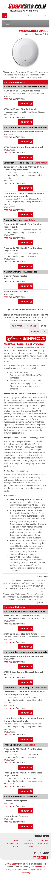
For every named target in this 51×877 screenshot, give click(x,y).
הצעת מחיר (9, 99)
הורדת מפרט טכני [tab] (38, 331)
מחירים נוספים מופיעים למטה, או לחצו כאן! (25, 309)
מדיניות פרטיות (43, 843)
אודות (31, 846)
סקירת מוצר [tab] (17, 326)
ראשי (16, 840)
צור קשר (30, 840)
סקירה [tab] (43, 326)
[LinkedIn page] (34, 858)
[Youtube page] (38, 858)
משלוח (15, 846)
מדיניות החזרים (12, 843)
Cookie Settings (25, 873)
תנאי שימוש (28, 843)
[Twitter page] (42, 858)
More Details (41, 162)
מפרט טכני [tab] (31, 326)
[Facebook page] (46, 858)
